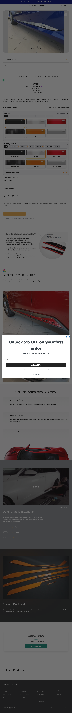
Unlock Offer (36, 365)
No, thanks (36, 374)
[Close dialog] (68, 336)
